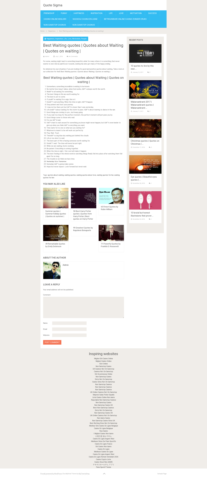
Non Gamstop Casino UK (103, 405)
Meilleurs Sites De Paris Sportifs (103, 441)
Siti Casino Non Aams (103, 446)
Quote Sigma (52, 5)
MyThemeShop (84, 474)
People (84, 39)
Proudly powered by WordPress (51, 474)
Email (45, 329)
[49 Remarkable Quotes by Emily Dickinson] (55, 233)
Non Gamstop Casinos (55, 25)
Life (111, 13)
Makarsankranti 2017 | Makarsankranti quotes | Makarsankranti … (142, 105)
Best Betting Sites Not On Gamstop (103, 423)
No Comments (73, 56)
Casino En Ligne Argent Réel (103, 439)
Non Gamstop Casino (103, 366)
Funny (64, 13)
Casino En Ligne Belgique (103, 428)
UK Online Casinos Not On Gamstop (103, 392)
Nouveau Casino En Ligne (85, 19)
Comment (47, 295)
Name (45, 323)
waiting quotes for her (105, 175)
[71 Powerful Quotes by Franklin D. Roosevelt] (111, 233)
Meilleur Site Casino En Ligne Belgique (103, 426)
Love (121, 13)
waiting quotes (70, 175)
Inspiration (96, 13)
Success (152, 13)
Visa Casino (103, 431)
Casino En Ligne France (103, 444)
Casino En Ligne (103, 449)
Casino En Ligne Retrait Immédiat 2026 (103, 457)
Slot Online (103, 364)
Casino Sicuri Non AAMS (103, 462)
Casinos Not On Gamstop (103, 371)
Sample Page (162, 474)
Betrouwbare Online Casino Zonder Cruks (125, 19)
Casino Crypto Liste (103, 459)
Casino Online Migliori (55, 19)
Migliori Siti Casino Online (103, 359)
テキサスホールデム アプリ (103, 465)
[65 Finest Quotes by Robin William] (111, 196)
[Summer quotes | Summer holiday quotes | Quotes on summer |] (55, 198)
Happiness (79, 13)
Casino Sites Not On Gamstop (103, 382)
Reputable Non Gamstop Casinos (103, 400)
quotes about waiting (56, 175)
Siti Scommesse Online (103, 374)
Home (42, 31)
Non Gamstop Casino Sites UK (103, 421)
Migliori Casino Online (103, 361)
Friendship (49, 13)
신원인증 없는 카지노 (103, 436)
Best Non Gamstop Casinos (103, 408)
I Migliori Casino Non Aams (103, 434)
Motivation (136, 13)
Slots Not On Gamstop (103, 379)
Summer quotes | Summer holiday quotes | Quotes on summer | (55, 213)
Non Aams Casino (103, 418)
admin (47, 56)
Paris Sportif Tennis (103, 467)
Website (46, 335)
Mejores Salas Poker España (103, 395)
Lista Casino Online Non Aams (103, 397)
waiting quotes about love (86, 175)
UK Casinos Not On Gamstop (103, 369)
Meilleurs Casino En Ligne (103, 452)
